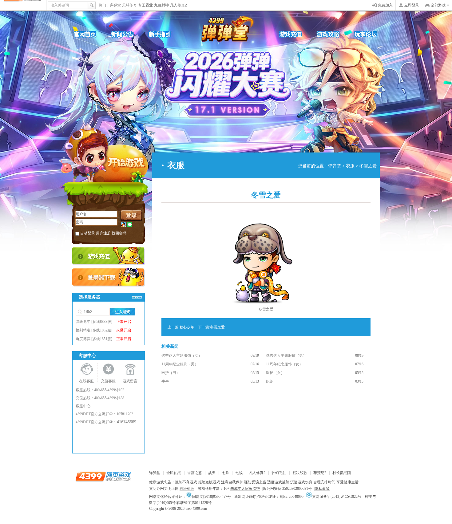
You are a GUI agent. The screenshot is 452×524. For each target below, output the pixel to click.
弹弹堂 (115, 5)
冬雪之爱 (217, 327)
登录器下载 (108, 277)
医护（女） (275, 373)
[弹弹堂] (224, 29)
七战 (239, 473)
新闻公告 (127, 34)
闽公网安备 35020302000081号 (287, 488)
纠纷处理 (187, 488)
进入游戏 (122, 311)
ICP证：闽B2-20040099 (284, 496)
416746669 (126, 422)
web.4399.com (196, 508)
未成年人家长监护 (245, 488)
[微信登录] (130, 225)
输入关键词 (59, 5)
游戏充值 (287, 34)
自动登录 (87, 233)
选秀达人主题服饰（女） (181, 355)
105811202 (125, 414)
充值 (108, 256)
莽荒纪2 (319, 473)
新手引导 (164, 34)
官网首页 (90, 34)
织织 (269, 381)
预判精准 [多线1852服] (103, 330)
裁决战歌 (299, 473)
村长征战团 (341, 473)
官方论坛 (361, 34)
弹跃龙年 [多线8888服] (103, 321)
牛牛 (165, 381)
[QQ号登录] (123, 225)
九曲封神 (161, 5)
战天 (212, 473)
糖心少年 (187, 327)
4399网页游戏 (23, 5)
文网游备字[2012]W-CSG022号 (336, 496)
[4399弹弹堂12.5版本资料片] (215, 88)
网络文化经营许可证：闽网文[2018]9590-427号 (190, 496)
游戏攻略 (324, 34)
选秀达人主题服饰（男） (286, 355)
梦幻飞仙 (279, 473)
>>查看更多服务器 (137, 297)
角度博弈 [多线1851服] (103, 339)
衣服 (350, 166)
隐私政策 (322, 488)
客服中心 (83, 406)
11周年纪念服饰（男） (179, 364)
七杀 (225, 473)
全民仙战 (173, 473)
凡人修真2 (178, 5)
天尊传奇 (129, 5)
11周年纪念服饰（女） (284, 364)
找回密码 (119, 233)
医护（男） (170, 373)
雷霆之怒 (194, 473)
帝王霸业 (145, 5)
